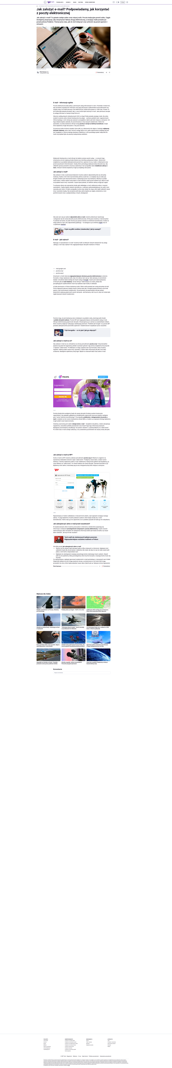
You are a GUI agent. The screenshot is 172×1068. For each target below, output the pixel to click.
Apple (100, 222)
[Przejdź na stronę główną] (45, 3)
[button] (117, 2)
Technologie (59, 2)
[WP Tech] (52, 2)
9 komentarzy (100, 72)
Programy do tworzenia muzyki (70, 1042)
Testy (109, 1040)
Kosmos (68, 2)
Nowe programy (68, 1050)
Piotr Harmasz (43, 72)
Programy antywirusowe (69, 1046)
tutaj (69, 1065)
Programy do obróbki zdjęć (70, 1040)
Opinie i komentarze (90, 2)
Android (63, 224)
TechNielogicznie (47, 1049)
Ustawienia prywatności (105, 1056)
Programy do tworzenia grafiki (70, 1049)
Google (86, 280)
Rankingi (87, 1043)
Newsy (87, 1040)
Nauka (74, 2)
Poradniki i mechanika (112, 1042)
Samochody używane (111, 1043)
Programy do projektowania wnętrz (71, 1043)
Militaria (80, 2)
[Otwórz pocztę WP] (114, 2)
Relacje (109, 1046)
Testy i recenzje (89, 1042)
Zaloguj (122, 2)
